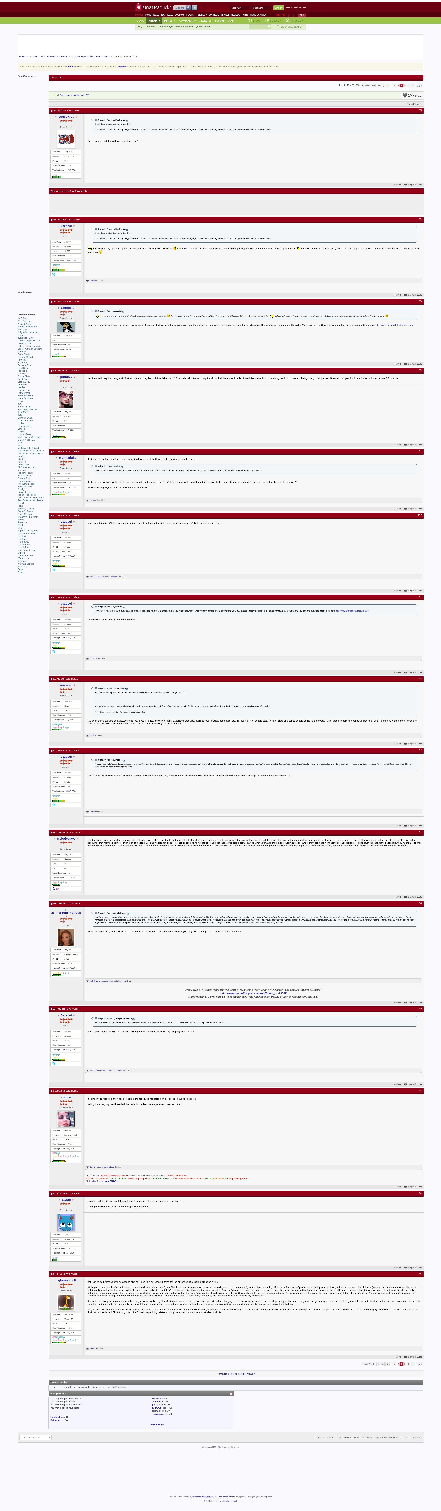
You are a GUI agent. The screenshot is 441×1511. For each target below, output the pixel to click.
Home (148, 15)
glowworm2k (67, 1280)
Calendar (150, 26)
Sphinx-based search (229, 1501)
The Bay (22, 536)
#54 (420, 750)
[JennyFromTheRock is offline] (65, 937)
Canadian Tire (24, 343)
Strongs (21, 528)
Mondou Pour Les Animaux (31, 450)
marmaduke (67, 457)
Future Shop (24, 376)
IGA (20, 404)
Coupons (179, 15)
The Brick (22, 539)
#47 (420, 219)
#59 (420, 1193)
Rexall (21, 503)
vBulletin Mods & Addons (225, 1497)
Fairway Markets (26, 357)
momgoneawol (107, 981)
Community (165, 26)
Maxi (20, 442)
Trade (298, 20)
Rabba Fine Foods (27, 495)
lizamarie (93, 576)
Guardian (22, 384)
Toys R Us (23, 547)
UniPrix (21, 552)
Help (289, 7)
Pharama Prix (24, 475)
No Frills (22, 461)
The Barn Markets (26, 533)
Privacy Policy (412, 1438)
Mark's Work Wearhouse (30, 437)
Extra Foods (24, 354)
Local (276, 20)
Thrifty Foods (24, 544)
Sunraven (94, 1167)
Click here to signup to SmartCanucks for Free (70, 191)
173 (68, 170)
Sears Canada (25, 514)
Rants (245, 15)
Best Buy (22, 329)
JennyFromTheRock (66, 912)
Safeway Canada (26, 508)
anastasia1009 (108, 1167)
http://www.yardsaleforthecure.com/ (395, 325)
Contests (214, 15)
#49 (420, 370)
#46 (420, 110)
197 (413, 95)
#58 (420, 1091)
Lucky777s (66, 116)
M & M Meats (24, 434)
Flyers (190, 15)
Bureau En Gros (26, 337)
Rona (20, 506)
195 (68, 968)
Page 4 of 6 (370, 85)
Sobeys (21, 519)
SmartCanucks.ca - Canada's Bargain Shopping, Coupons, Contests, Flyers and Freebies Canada (365, 1438)
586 (68, 260)
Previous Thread (228, 1373)
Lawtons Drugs (25, 417)
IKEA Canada (24, 406)
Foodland (22, 371)
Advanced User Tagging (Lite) (203, 1497)
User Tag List (55, 77)
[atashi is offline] (65, 1222)
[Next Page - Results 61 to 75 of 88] (413, 85)
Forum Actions (183, 26)
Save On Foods (25, 511)
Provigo (21, 489)
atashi (66, 1199)
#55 (420, 832)
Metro (20, 445)
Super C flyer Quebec (28, 530)
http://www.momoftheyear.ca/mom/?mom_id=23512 (253, 993)
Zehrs (20, 569)
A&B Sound (23, 318)
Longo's (21, 429)
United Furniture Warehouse (25, 557)
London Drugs (24, 426)
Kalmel (92, 1348)
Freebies (201, 15)
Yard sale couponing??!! (74, 95)
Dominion (22, 351)
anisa (92, 1070)
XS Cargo (22, 566)
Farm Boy (22, 362)
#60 (420, 1274)
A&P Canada (24, 321)
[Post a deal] (302, 15)
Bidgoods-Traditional (28, 332)
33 (67, 1333)
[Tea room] (278, 15)
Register (300, 7)
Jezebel (66, 226)
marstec (66, 685)
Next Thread (246, 1373)
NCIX (20, 459)
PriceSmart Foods (27, 484)
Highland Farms (25, 390)
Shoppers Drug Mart (28, 517)
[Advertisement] (114, 204)
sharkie (93, 281)
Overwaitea (23, 464)
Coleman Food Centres (29, 346)
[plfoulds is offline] (65, 399)
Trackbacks (158, 1414)
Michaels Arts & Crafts (29, 448)
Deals (156, 15)
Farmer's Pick (24, 365)
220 (68, 487)
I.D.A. (20, 401)
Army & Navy (24, 324)
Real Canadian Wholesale (30, 500)
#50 (420, 451)
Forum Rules (157, 1424)
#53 (420, 679)
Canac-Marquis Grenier (29, 340)
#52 (420, 597)
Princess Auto (25, 486)
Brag (256, 20)
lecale (92, 735)
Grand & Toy (24, 382)
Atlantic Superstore (27, 326)
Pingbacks (56, 1417)
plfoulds (66, 377)
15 (67, 1253)
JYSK (20, 415)
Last (418, 86)
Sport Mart (23, 522)
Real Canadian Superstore (31, 497)
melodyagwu (66, 838)
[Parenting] (294, 15)
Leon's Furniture (25, 420)
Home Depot (24, 393)
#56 (420, 903)
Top (231, 20)
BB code (156, 1398)
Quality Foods (25, 492)
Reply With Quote (415, 185)
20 (67, 1149)
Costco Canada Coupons (30, 348)
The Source (23, 541)
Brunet (21, 335)
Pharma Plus (24, 478)
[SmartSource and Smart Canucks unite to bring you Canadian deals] (31, 299)
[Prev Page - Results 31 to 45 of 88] (388, 85)
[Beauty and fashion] (283, 15)
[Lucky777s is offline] (65, 139)
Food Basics (24, 368)
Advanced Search (292, 26)
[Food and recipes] (289, 15)
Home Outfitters (25, 398)
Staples (21, 525)
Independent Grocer (27, 409)
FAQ (140, 26)
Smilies (156, 1401)
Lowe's (21, 431)
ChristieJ (67, 308)
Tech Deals (167, 15)
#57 (420, 1009)
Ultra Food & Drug (26, 550)
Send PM (397, 185)
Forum (154, 20)
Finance (225, 15)
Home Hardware (25, 395)
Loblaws (22, 423)
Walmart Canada (26, 564)
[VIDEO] (156, 1407)
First (382, 86)
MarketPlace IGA (26, 440)
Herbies (21, 387)
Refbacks (55, 1420)
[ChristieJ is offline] (65, 327)
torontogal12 (113, 576)
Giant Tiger (23, 379)
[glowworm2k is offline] (65, 1302)
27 (67, 877)
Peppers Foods (25, 472)
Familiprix (22, 360)
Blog (140, 20)
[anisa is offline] (65, 1118)
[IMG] (155, 1404)
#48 (420, 301)
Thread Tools (413, 104)
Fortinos (22, 373)
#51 (420, 515)
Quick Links (202, 26)
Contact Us (319, 1438)
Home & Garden (258, 15)
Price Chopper (25, 481)
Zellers (21, 572)
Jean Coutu (23, 412)
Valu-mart (22, 561)
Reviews (235, 15)
